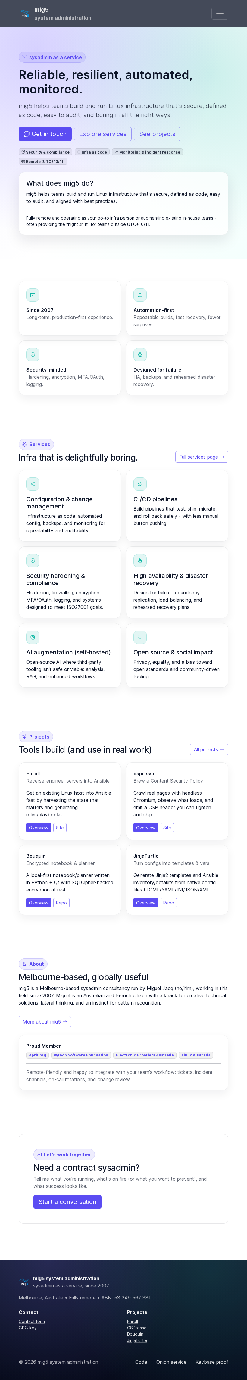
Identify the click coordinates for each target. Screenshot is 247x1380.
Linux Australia (196, 1055)
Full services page (199, 457)
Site (60, 827)
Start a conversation (67, 1201)
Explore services (103, 134)
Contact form (32, 1321)
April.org (37, 1055)
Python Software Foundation (81, 1055)
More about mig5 (42, 1022)
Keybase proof (211, 1362)
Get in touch (48, 134)
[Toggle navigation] (219, 14)
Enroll (132, 1321)
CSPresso (137, 1327)
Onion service (171, 1362)
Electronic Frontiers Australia (145, 1055)
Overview (38, 827)
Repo (61, 902)
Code (141, 1362)
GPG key (28, 1327)
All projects (207, 749)
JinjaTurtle (137, 1340)
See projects (157, 134)
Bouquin (135, 1334)
